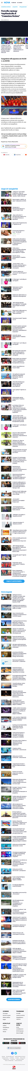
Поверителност (6, 1059)
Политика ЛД (12, 1059)
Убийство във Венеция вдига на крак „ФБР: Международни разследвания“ (18, 384)
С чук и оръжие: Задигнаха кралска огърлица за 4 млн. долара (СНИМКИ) (19, 719)
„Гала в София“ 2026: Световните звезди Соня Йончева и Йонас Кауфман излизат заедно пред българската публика (19, 418)
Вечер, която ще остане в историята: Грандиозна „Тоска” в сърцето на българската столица (19, 360)
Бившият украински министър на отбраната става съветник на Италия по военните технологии (19, 693)
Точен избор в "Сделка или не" (19, 390)
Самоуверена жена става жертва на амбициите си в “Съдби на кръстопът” (19, 532)
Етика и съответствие (9, 1060)
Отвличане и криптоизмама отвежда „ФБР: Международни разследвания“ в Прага (19, 250)
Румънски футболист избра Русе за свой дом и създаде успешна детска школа (19, 638)
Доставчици (12, 1057)
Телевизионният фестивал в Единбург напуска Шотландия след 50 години (19, 727)
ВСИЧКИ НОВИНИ (14, 999)
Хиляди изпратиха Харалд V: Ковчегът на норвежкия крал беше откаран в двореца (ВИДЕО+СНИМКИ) (19, 838)
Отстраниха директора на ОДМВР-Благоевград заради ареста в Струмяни (19, 854)
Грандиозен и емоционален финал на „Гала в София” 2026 (18, 209)
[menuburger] (2, 2)
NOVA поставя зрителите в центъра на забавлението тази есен (19, 539)
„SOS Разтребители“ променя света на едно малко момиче (18, 508)
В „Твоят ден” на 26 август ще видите (19, 425)
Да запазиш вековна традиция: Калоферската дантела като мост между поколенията (19, 654)
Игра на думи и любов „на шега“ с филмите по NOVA (19, 200)
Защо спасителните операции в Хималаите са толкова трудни (19, 615)
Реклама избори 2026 (10, 1056)
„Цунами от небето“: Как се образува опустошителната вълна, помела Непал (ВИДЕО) (19, 911)
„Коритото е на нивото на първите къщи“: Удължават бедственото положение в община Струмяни (19, 862)
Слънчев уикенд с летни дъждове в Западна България (18, 685)
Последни (5, 1013)
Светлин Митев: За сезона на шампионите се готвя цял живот (19, 451)
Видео (4, 1019)
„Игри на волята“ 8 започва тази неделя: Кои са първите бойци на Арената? (19, 217)
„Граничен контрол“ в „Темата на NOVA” (18, 523)
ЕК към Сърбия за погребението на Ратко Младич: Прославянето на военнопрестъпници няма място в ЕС (19, 814)
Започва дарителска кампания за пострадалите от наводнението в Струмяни (18, 903)
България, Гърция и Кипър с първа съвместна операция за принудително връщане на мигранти (19, 790)
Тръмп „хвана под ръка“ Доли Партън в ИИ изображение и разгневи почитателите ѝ (19, 992)
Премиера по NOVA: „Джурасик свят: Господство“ (17, 288)
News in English (19, 1033)
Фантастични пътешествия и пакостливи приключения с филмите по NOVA (19, 468)
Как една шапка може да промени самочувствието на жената (19, 646)
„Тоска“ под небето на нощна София (18, 367)
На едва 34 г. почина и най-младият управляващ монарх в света (19, 976)
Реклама (3, 1056)
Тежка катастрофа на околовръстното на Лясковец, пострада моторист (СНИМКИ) (18, 735)
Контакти (17, 1057)
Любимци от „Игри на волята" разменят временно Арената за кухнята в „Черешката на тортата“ (19, 443)
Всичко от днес (7, 1015)
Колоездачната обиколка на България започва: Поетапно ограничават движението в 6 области (19, 677)
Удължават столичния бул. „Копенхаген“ (19, 893)
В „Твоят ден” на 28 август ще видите (19, 280)
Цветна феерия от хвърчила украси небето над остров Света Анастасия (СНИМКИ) (19, 806)
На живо (19, 2)
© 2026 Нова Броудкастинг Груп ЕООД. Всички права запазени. (14, 1064)
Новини (13, 2)
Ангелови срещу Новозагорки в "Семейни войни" (18, 337)
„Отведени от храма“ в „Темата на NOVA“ (18, 515)
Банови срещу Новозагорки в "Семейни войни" (18, 257)
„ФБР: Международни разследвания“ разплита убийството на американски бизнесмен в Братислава (19, 548)
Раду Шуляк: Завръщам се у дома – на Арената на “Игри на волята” (19, 312)
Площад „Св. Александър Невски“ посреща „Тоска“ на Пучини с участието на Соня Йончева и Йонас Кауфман (19, 460)
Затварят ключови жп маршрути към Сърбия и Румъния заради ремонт (18, 942)
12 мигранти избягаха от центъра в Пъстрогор (19, 925)
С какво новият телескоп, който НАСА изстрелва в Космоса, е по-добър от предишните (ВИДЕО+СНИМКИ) (19, 710)
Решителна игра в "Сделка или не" (19, 319)
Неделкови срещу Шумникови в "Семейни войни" (18, 564)
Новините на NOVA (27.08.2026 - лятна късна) (19, 756)
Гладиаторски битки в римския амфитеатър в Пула (18, 765)
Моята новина (6, 1017)
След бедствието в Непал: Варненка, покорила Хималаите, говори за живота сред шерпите (19, 623)
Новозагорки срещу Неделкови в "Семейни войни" (18, 399)
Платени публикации (18, 1060)
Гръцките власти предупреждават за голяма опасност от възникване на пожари (18, 670)
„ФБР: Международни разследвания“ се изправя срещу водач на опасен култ (19, 305)
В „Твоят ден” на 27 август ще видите (19, 343)
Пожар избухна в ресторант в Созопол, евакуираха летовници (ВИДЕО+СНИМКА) (18, 702)
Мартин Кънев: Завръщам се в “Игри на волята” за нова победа (19, 493)
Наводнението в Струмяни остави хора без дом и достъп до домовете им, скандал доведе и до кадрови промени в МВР (18, 598)
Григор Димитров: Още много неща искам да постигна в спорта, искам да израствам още (19, 831)
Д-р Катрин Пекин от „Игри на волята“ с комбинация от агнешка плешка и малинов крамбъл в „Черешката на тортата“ (19, 409)
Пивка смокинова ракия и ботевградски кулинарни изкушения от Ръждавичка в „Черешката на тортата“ (19, 241)
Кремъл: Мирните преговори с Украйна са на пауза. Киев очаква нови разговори (19, 823)
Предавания (6, 1027)
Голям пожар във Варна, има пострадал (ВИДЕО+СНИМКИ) (18, 878)
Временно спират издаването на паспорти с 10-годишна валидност (19, 958)
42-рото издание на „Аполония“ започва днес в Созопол (19, 273)
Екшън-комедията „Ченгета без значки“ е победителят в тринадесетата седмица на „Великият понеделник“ (19, 573)
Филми (4, 1031)
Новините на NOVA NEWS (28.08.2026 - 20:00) (18, 845)
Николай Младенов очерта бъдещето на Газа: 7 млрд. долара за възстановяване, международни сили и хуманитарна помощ (19, 967)
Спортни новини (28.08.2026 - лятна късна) (19, 749)
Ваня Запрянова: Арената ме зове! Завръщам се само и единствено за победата (19, 353)
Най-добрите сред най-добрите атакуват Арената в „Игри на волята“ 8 (18, 376)
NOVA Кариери (20, 1031)
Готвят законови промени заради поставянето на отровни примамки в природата (19, 798)
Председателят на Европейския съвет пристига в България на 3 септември (19, 984)
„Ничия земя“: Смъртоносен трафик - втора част (18, 500)
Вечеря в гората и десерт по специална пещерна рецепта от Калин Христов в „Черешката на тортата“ (19, 328)
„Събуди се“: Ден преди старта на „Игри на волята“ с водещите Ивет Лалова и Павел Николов (19, 194)
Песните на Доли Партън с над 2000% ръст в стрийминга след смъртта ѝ (19, 742)
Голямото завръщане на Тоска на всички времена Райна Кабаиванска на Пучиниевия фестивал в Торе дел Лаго (19, 485)
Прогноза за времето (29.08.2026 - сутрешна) (18, 660)
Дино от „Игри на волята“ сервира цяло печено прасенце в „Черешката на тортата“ (19, 435)
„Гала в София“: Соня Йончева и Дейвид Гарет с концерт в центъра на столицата (19, 266)
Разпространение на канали (20, 1056)
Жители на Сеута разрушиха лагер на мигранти (17, 773)
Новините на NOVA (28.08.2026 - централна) (19, 869)
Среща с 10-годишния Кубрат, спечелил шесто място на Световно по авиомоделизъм (19, 631)
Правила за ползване (20, 1059)
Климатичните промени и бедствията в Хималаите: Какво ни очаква (19, 607)
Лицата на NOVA (20, 1015)
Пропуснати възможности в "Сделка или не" (19, 223)
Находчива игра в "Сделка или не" (19, 555)
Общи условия (22, 1057)
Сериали (5, 1029)
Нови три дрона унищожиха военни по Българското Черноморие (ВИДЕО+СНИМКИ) (19, 950)
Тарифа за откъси (5, 1057)
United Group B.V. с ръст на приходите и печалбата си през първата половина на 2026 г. (19, 919)
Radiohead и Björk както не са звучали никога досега (19, 295)
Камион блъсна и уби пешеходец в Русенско (18, 933)
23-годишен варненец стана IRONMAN (18, 885)
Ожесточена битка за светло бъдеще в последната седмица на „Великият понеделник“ (18, 476)
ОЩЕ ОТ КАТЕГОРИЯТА (14, 581)
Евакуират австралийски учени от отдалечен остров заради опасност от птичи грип (19, 781)
